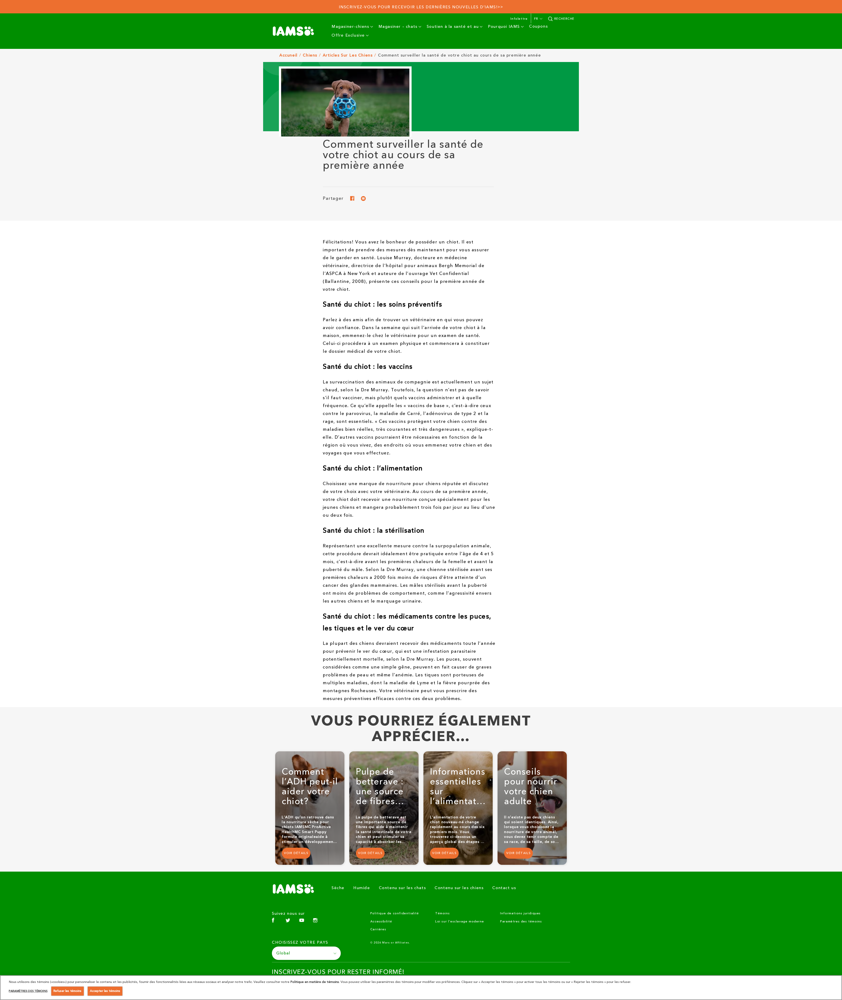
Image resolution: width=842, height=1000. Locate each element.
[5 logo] (295, 889)
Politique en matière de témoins (314, 982)
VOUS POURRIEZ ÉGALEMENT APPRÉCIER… (421, 729)
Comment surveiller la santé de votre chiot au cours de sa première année (459, 55)
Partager (333, 199)
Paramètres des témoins (521, 921)
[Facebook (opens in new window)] (273, 922)
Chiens (310, 55)
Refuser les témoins (68, 991)
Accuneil (288, 55)
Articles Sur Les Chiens (348, 55)
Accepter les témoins (105, 991)
